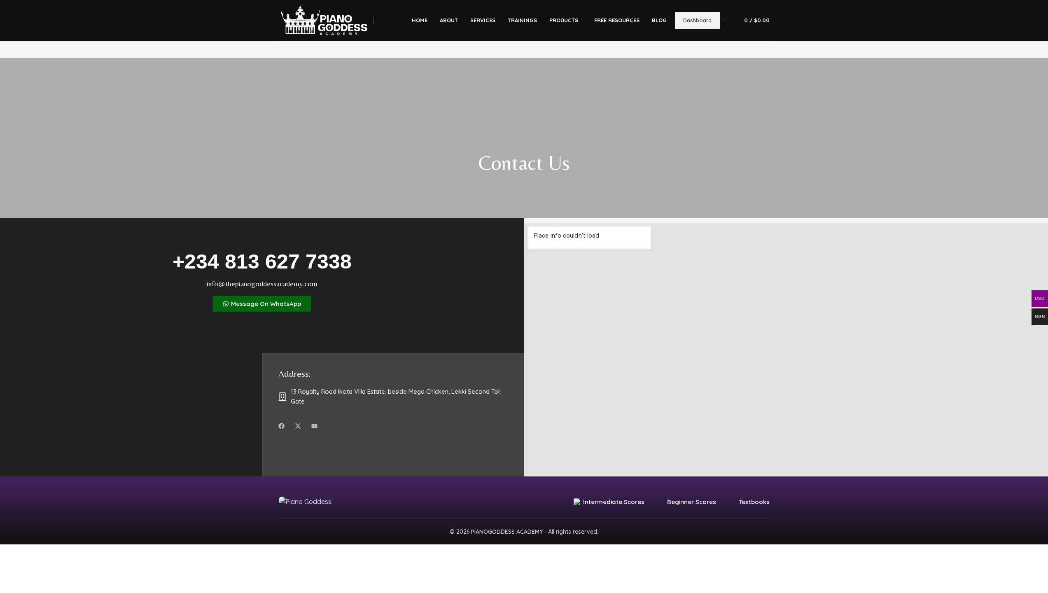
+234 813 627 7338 (262, 261)
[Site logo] (324, 20)
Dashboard (697, 20)
